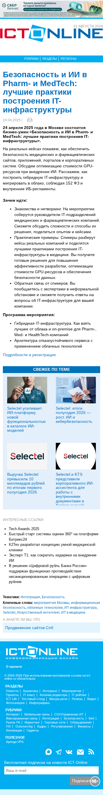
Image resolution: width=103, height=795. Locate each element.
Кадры (41, 726)
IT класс (29, 695)
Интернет (13, 714)
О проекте (14, 666)
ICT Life (11, 699)
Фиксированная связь (22, 718)
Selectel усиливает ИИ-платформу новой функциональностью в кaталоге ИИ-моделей (26, 419)
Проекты (12, 695)
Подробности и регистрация (29, 354)
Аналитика (30, 691)
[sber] (51, 9)
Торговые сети (55, 722)
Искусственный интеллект (38, 612)
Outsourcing (24, 726)
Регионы (68, 58)
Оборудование (81, 722)
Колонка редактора (53, 695)
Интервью (50, 691)
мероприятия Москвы (51, 603)
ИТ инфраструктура (80, 608)
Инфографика (39, 703)
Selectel (9, 612)
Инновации (14, 730)
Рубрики (31, 58)
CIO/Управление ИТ (69, 714)
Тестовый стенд (33, 699)
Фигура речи (58, 699)
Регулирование (62, 726)
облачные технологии (45, 608)
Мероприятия (71, 691)
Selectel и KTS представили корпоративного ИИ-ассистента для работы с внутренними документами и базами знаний (75, 489)
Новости (12, 691)
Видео (91, 699)
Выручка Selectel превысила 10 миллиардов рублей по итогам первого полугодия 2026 (26, 483)
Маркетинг (32, 722)
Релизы (77, 699)
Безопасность (53, 597)
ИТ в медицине (73, 612)
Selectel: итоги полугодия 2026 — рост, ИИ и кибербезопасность (74, 415)
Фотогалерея (15, 703)
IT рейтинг (79, 695)
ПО (8, 726)
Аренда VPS (14, 742)
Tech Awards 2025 (24, 529)
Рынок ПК (13, 722)
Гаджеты (33, 730)
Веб (91, 718)
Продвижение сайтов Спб (29, 627)
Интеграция (30, 597)
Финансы (84, 726)
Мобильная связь (37, 714)
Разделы (49, 58)
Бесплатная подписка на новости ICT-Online (46, 762)
